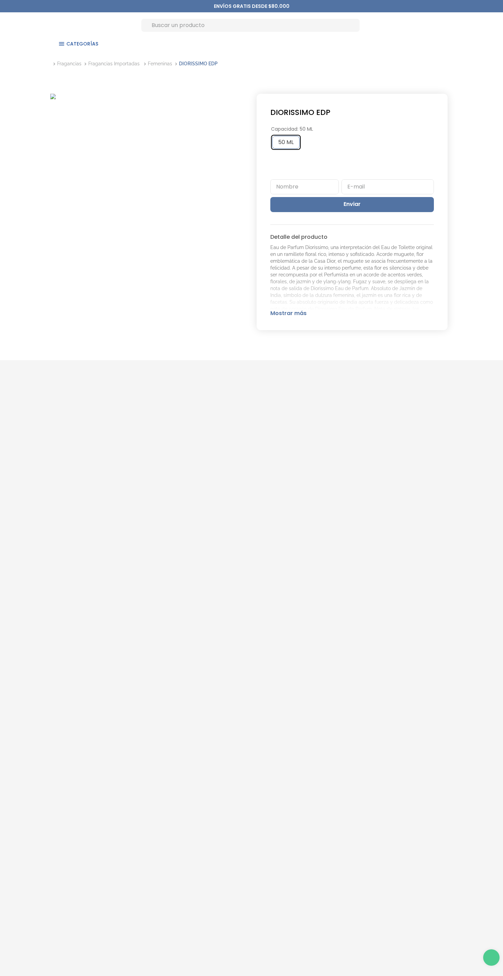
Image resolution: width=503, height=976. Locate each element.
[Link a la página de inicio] (51, 63)
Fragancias (69, 63)
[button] (285, 142)
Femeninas (160, 63)
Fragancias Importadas (114, 63)
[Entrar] (432, 25)
